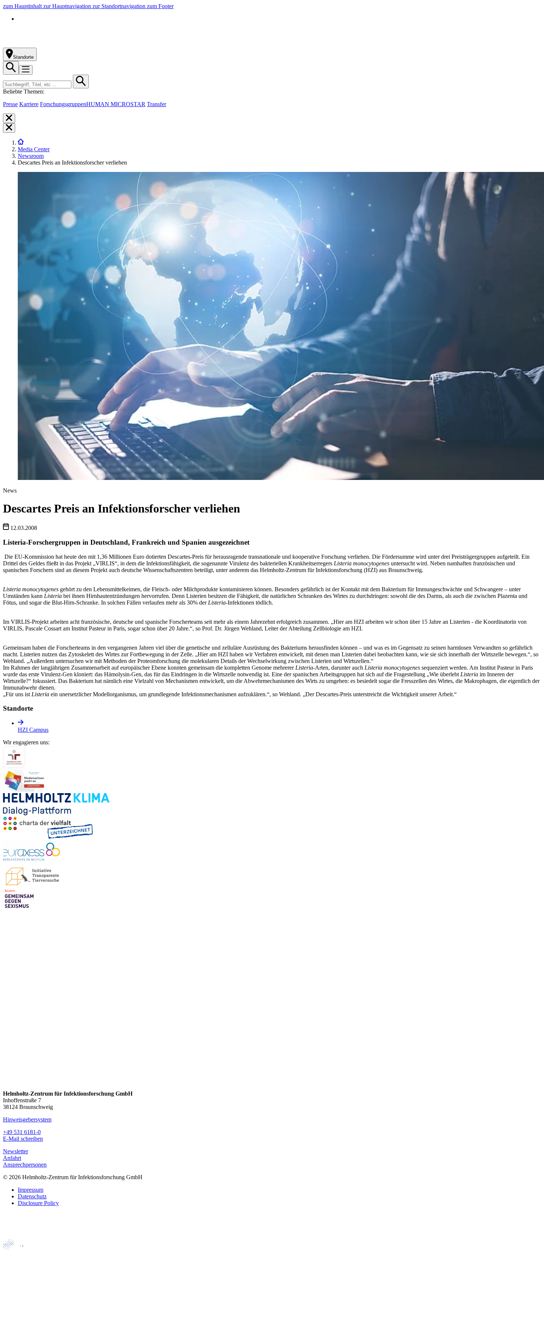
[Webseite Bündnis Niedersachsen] (25, 789)
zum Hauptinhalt (23, 6)
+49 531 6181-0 (22, 1132)
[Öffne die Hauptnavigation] (26, 70)
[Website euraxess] (32, 860)
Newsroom (31, 156)
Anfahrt (12, 1158)
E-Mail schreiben (23, 1139)
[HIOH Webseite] (19, 1279)
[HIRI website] (17, 1304)
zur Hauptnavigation (68, 6)
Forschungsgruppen (63, 104)
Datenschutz (32, 1196)
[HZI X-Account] (9, 997)
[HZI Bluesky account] (9, 1081)
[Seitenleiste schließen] (9, 118)
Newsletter (15, 1151)
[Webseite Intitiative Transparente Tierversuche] (33, 884)
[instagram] (9, 1025)
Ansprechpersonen (25, 1164)
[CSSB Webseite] (19, 1266)
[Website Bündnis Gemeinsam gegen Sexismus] (19, 908)
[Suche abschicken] (81, 81)
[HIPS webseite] (19, 1291)
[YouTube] (9, 1067)
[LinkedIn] (9, 1039)
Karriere (28, 104)
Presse (10, 104)
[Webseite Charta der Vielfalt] (48, 837)
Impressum (30, 1190)
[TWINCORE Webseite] (22, 1316)
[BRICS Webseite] (21, 1235)
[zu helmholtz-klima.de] (56, 813)
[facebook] (9, 1011)
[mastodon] (9, 1053)
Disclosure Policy (38, 1203)
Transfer (156, 104)
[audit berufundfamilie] (14, 766)
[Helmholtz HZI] (85, 44)
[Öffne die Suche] (11, 68)
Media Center (34, 149)
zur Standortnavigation (120, 6)
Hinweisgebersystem (27, 1119)
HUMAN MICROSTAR (115, 104)
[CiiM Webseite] (22, 1254)
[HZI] (21, 142)
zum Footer (160, 6)
